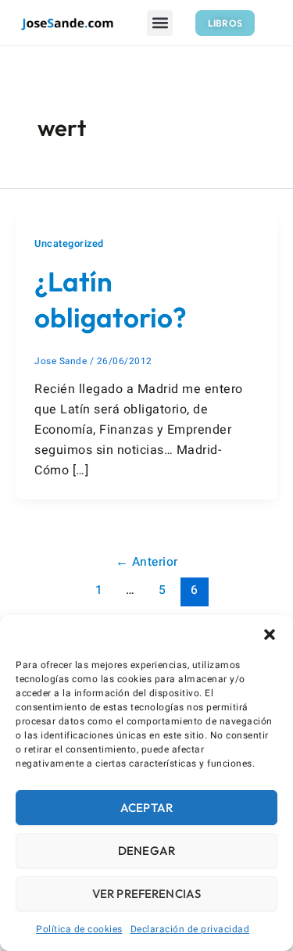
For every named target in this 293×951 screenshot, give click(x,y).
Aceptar (146, 807)
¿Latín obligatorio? (110, 299)
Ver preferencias (146, 893)
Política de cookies (79, 929)
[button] (269, 634)
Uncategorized (69, 244)
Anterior (147, 562)
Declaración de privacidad (190, 929)
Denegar (146, 850)
